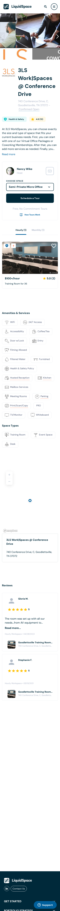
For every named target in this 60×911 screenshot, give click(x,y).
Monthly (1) (38, 230)
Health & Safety (16, 119)
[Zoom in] (9, 474)
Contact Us (18, 888)
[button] (57, 36)
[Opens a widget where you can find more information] (45, 905)
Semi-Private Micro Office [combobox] (25, 187)
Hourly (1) (21, 230)
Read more (8, 154)
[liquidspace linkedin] (6, 888)
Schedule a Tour (30, 198)
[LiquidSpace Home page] (18, 6)
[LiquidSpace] (18, 880)
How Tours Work (32, 214)
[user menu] (54, 6)
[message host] (50, 171)
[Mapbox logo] (10, 531)
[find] (45, 6)
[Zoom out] (9, 481)
